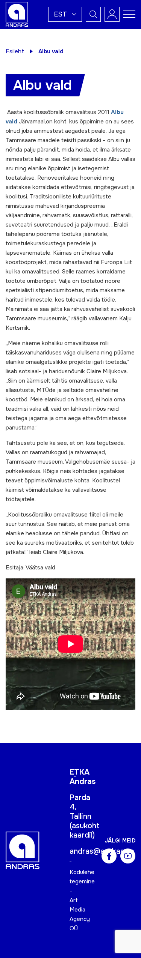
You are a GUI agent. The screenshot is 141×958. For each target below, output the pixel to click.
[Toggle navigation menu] (129, 14)
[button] (65, 14)
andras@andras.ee (102, 851)
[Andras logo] (17, 14)
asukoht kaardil (84, 830)
